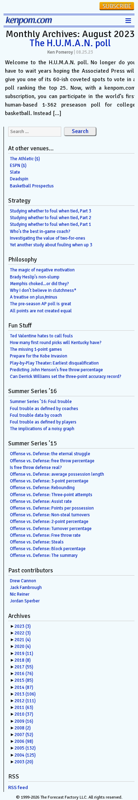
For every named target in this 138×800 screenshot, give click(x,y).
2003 (24, 762)
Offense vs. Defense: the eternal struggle (50, 454)
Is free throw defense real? (36, 467)
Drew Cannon (23, 581)
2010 (24, 714)
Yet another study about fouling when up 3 (51, 245)
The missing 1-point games (36, 349)
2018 (23, 660)
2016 (24, 673)
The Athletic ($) (25, 159)
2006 (24, 741)
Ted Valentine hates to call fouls (41, 336)
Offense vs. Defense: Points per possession (52, 508)
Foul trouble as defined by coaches (44, 408)
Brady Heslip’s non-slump (34, 277)
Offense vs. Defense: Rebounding (42, 488)
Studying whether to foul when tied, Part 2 (50, 218)
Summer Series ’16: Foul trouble (41, 401)
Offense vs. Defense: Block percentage (48, 549)
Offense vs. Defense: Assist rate (41, 501)
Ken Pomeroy (60, 52)
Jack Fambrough (26, 587)
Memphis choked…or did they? (39, 284)
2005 (25, 748)
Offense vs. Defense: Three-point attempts (51, 495)
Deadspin (19, 179)
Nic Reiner (19, 594)
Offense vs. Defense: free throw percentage (52, 461)
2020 (23, 646)
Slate (15, 172)
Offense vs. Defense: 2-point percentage (49, 521)
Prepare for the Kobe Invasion (38, 356)
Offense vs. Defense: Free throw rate (45, 535)
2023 (23, 626)
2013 (25, 694)
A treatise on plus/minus (33, 297)
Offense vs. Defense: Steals (37, 542)
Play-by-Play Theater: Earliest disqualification (54, 363)
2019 (24, 653)
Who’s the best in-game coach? (40, 231)
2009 (24, 721)
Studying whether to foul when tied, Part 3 (50, 211)
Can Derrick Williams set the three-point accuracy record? (65, 376)
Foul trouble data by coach (36, 415)
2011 (24, 707)
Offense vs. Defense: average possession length (57, 474)
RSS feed (18, 787)
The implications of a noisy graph (42, 429)
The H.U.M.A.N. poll (70, 43)
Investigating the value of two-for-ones (47, 238)
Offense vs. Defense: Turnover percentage (51, 528)
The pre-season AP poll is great (40, 304)
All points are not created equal (41, 311)
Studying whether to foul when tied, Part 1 (50, 224)
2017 (24, 667)
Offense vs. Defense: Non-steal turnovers (50, 515)
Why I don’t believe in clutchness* (43, 290)
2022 (23, 633)
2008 (23, 728)
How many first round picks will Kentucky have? (56, 342)
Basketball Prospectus (32, 186)
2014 (24, 687)
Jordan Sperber (25, 601)
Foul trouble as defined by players (43, 422)
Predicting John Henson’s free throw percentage (56, 370)
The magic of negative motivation (42, 270)
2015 (24, 680)
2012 (25, 701)
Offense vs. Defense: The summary (43, 555)
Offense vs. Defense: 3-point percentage (49, 481)
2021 (23, 640)
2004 (25, 755)
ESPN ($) (18, 165)
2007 (24, 735)
